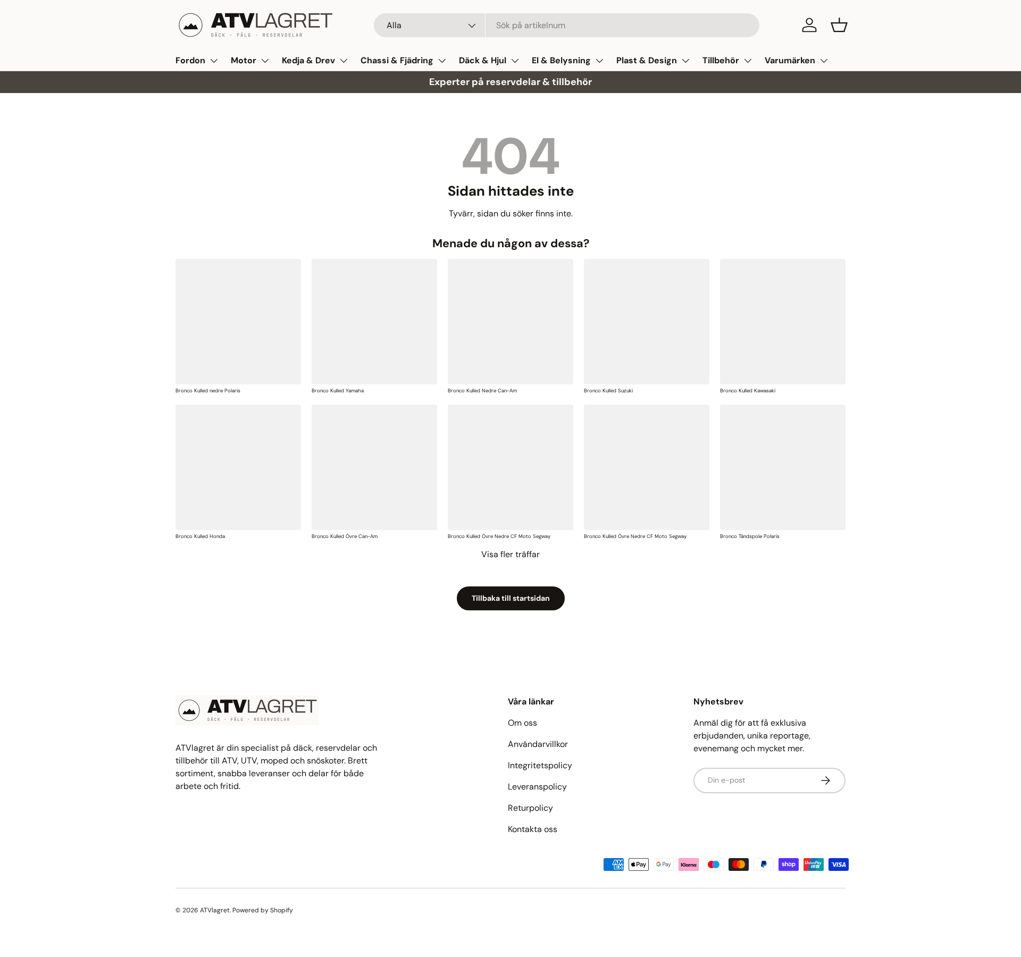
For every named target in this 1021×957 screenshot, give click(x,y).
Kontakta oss (532, 829)
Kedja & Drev (308, 60)
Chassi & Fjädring (397, 60)
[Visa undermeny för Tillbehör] (747, 60)
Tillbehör (720, 60)
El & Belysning (561, 60)
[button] (839, 25)
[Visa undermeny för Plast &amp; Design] (685, 60)
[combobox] (566, 25)
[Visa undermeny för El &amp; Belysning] (599, 60)
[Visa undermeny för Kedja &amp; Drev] (343, 60)
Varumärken (790, 60)
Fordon (190, 60)
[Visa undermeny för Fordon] (213, 60)
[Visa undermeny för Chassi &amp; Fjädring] (442, 60)
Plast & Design (646, 60)
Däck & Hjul (482, 60)
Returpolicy (530, 807)
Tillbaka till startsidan (511, 598)
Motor (243, 60)
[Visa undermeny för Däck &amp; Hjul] (514, 60)
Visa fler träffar (510, 554)
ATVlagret (215, 910)
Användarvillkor (538, 744)
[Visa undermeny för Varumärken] (823, 60)
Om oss (522, 722)
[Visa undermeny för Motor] (264, 60)
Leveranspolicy (537, 786)
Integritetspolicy (540, 765)
